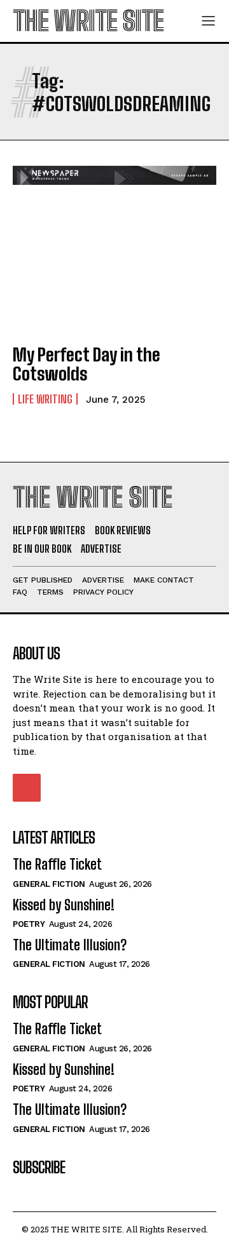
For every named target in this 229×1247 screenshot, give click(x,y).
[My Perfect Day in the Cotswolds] (114, 271)
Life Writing (45, 399)
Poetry (29, 924)
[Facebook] (27, 788)
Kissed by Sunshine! (63, 904)
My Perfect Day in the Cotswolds (86, 364)
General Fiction (49, 884)
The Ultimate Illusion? (70, 945)
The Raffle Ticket (57, 864)
